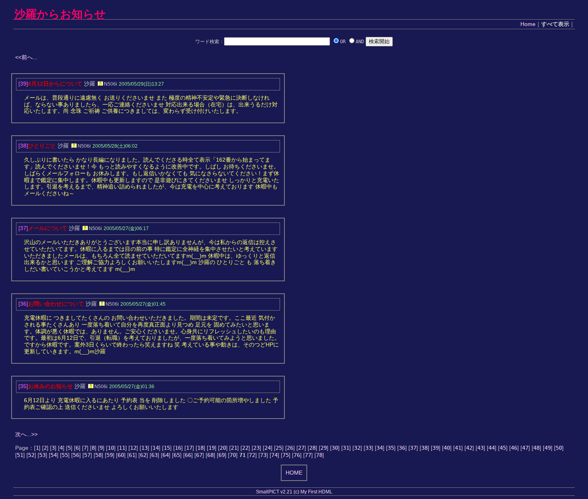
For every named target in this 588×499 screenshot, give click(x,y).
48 (536, 448)
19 (211, 448)
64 (165, 455)
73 (263, 455)
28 (312, 448)
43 (480, 448)
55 (65, 455)
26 (290, 448)
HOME (294, 472)
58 (98, 455)
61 (132, 455)
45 (503, 448)
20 (223, 448)
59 (109, 455)
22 (245, 448)
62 (143, 455)
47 (525, 448)
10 (111, 448)
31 (346, 448)
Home (528, 24)
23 (256, 448)
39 (435, 448)
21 (234, 448)
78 (319, 455)
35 (391, 448)
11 (122, 448)
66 (188, 455)
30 (335, 448)
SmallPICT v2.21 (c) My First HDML (294, 492)
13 (144, 448)
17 (189, 448)
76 (297, 455)
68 (210, 455)
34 (379, 448)
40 (447, 448)
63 (154, 455)
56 (76, 455)
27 (301, 448)
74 (274, 455)
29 (323, 448)
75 (285, 455)
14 (155, 448)
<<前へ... (26, 57)
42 (469, 448)
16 (178, 448)
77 (308, 455)
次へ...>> (26, 434)
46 (514, 448)
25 (279, 448)
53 (42, 455)
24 (267, 448)
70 (233, 455)
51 (20, 455)
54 (53, 455)
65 (177, 455)
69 (221, 455)
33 (368, 448)
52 (31, 455)
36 (402, 448)
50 (559, 448)
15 (167, 448)
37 (413, 448)
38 (424, 448)
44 (491, 448)
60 (121, 455)
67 (199, 455)
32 (357, 448)
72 (252, 455)
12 (133, 448)
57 (87, 455)
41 (458, 448)
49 (547, 448)
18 (200, 448)
